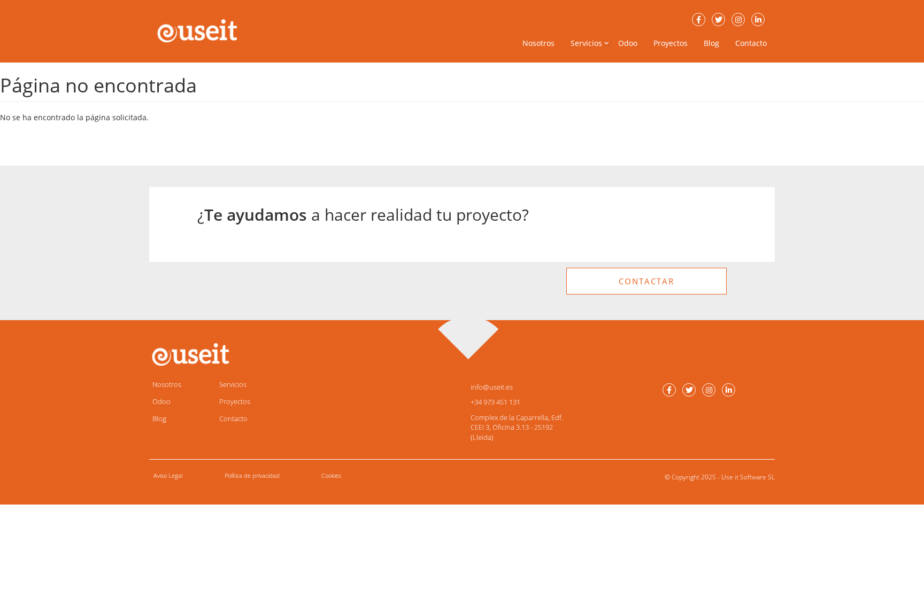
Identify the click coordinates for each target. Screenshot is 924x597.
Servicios (233, 384)
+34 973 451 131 (495, 402)
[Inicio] (201, 31)
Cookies (331, 475)
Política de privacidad (252, 475)
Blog (711, 43)
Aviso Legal (167, 475)
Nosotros (538, 43)
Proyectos (670, 43)
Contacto (751, 43)
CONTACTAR (646, 281)
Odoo (627, 43)
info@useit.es (492, 387)
